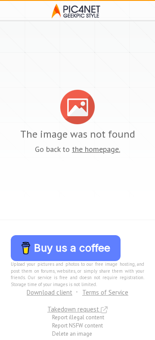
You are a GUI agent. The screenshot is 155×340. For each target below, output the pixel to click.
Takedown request (74, 309)
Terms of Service (105, 292)
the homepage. (96, 149)
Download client (49, 292)
